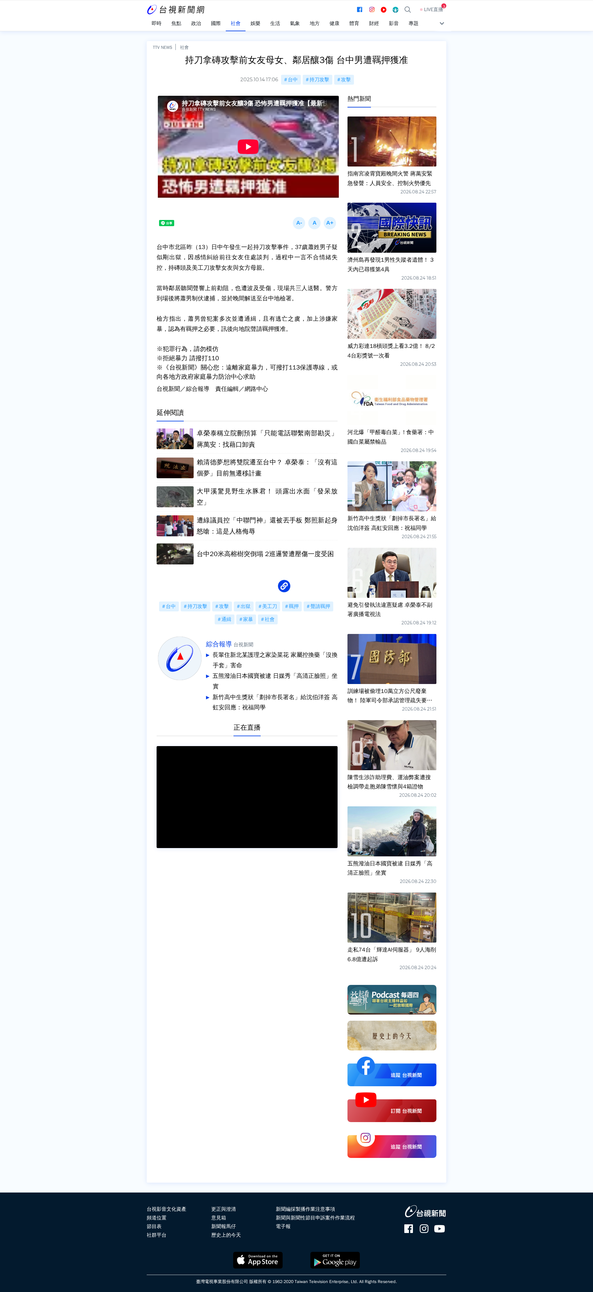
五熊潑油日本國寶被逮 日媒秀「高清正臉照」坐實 (275, 681)
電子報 (283, 1226)
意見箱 (218, 1218)
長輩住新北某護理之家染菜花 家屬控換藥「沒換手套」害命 (275, 660)
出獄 (245, 606)
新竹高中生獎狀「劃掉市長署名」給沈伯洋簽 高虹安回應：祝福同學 (275, 702)
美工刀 (269, 606)
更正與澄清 (223, 1209)
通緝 (226, 619)
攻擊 (346, 80)
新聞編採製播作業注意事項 (305, 1209)
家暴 (248, 619)
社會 (184, 47)
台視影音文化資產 (166, 1209)
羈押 (294, 606)
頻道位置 (156, 1218)
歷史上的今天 (226, 1235)
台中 (293, 80)
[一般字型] (314, 223)
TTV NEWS (162, 47)
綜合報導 (219, 644)
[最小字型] (299, 223)
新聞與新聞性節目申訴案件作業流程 (315, 1218)
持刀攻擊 (319, 80)
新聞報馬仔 (223, 1226)
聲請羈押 (320, 606)
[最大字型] (330, 223)
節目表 (154, 1226)
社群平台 (156, 1235)
